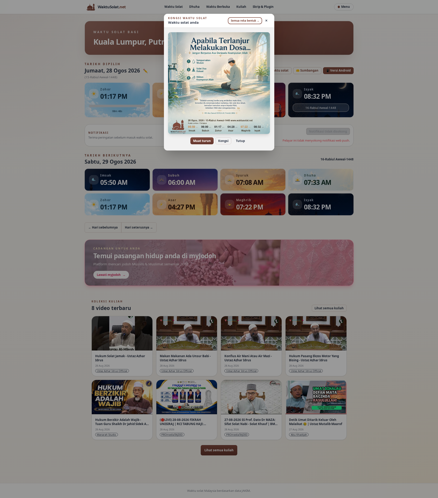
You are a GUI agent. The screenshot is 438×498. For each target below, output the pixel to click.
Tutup (240, 141)
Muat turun (202, 141)
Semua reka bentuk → (245, 20)
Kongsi (223, 141)
